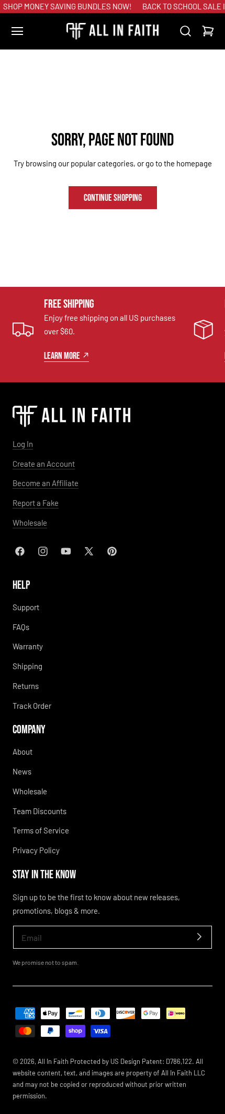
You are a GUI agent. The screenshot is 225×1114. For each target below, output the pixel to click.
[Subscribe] (199, 936)
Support (26, 607)
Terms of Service (41, 830)
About (22, 751)
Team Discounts (39, 811)
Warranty (28, 646)
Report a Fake (36, 502)
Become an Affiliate (45, 483)
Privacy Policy (36, 850)
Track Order (32, 705)
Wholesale (30, 522)
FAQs (21, 627)
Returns (26, 686)
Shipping (27, 666)
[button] (17, 31)
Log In (23, 444)
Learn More (62, 355)
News (22, 771)
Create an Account (44, 463)
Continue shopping (113, 197)
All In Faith (53, 1061)
